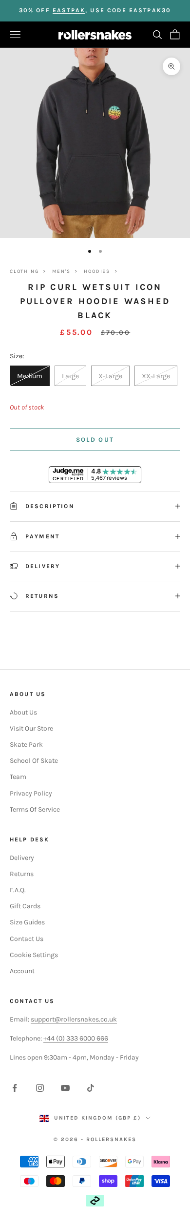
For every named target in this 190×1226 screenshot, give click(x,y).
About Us (23, 712)
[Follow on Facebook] (14, 1088)
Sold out (95, 439)
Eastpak (69, 10)
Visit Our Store (31, 728)
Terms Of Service (35, 809)
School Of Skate (34, 760)
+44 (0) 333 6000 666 (75, 1038)
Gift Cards (25, 906)
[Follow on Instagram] (40, 1088)
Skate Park (26, 744)
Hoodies (97, 271)
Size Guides (27, 922)
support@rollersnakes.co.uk (74, 1019)
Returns (22, 874)
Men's (61, 271)
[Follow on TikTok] (90, 1088)
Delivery (22, 858)
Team (18, 777)
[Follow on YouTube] (65, 1088)
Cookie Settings (34, 955)
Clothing (24, 271)
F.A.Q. (18, 890)
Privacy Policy (31, 793)
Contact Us (26, 939)
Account (22, 971)
